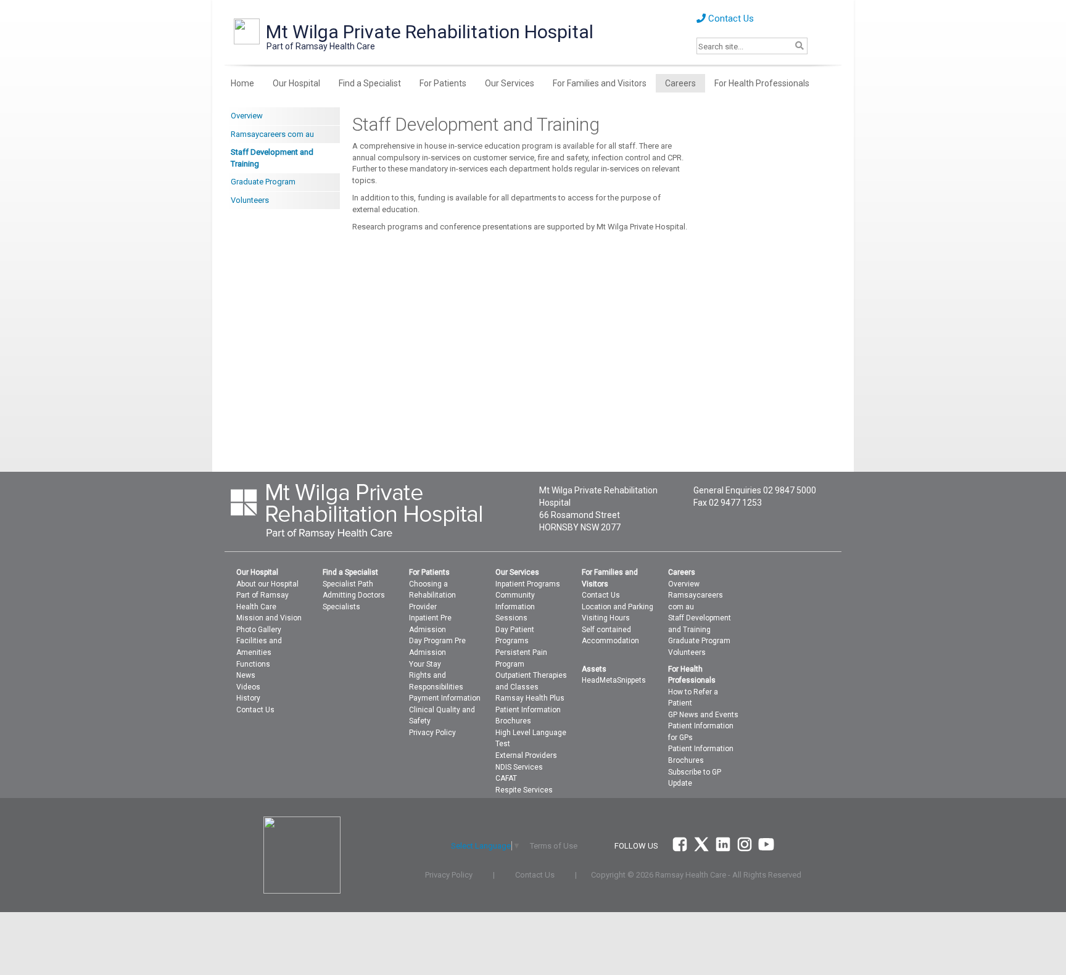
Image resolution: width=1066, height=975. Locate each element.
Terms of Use (553, 845)
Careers (680, 83)
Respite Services (524, 790)
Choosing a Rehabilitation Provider (432, 595)
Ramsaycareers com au (272, 134)
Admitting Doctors (354, 595)
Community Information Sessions (515, 606)
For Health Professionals (761, 83)
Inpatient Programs (527, 584)
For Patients (442, 83)
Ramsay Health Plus (529, 698)
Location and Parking (617, 607)
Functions (253, 664)
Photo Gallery (258, 629)
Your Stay (425, 664)
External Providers (526, 755)
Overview (247, 115)
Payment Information (445, 698)
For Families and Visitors (600, 83)
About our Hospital (267, 584)
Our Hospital (296, 83)
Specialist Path (348, 584)
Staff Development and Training (272, 157)
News (245, 675)
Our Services (509, 83)
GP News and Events (703, 714)
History (248, 698)
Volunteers (250, 200)
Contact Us (730, 18)
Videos (248, 687)
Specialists (341, 607)
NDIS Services (519, 767)
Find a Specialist (370, 83)
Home (242, 83)
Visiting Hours (606, 618)
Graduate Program (263, 181)
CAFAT (506, 778)
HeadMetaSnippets (614, 680)
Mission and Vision (269, 618)
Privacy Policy (432, 732)
